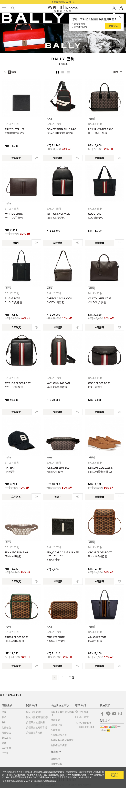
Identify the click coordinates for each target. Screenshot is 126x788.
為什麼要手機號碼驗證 (62, 740)
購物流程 (55, 759)
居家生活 (6, 747)
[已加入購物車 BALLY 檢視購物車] (121, 8)
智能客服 (84, 711)
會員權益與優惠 (59, 745)
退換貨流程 (56, 764)
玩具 (4, 742)
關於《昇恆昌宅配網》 (37, 717)
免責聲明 (55, 730)
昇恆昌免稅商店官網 (36, 727)
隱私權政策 (56, 725)
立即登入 (113, 26)
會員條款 (55, 720)
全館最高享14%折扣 (62, 2)
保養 (4, 712)
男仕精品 (6, 732)
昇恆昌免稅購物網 (35, 722)
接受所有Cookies (114, 774)
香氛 (4, 722)
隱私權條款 (51, 781)
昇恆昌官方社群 (34, 732)
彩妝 (4, 717)
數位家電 (6, 737)
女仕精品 (6, 727)
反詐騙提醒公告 (59, 735)
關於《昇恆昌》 (34, 712)
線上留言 (84, 717)
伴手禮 (5, 753)
